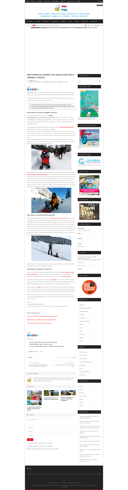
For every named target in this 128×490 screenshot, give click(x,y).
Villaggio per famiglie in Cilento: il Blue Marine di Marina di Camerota (90, 437)
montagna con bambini (33, 351)
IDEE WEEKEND (37, 81)
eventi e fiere (55, 1)
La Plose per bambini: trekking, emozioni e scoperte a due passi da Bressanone (47, 346)
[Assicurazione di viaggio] (89, 161)
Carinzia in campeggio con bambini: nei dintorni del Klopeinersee (67, 399)
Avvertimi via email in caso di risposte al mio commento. (40, 443)
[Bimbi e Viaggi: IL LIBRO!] (89, 103)
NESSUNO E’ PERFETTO (84, 371)
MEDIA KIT (96, 485)
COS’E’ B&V (78, 1)
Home (27, 1)
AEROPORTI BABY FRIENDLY (85, 308)
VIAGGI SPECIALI (55, 21)
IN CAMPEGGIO (82, 318)
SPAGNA (81, 406)
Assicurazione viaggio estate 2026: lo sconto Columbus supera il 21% (89, 422)
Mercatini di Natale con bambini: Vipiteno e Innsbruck (41, 344)
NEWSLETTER (35, 485)
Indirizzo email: (81, 228)
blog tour (47, 1)
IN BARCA (81, 324)
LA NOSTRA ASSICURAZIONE (74, 485)
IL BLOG (81, 368)
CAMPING (77, 21)
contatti (33, 1)
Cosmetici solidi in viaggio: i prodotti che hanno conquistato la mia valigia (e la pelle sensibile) (90, 427)
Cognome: (80, 238)
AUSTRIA (81, 402)
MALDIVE (81, 389)
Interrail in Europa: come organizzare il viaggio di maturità (90, 450)
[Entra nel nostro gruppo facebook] (89, 137)
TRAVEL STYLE (85, 21)
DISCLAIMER (65, 486)
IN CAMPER (81, 314)
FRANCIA (81, 399)
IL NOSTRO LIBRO (48, 485)
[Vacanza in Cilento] (89, 185)
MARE (80, 331)
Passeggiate (47, 81)
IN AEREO (63, 21)
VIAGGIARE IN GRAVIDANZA (85, 362)
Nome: (79, 233)
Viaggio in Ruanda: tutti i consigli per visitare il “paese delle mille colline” (89, 455)
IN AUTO (81, 327)
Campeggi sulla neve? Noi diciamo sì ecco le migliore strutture (45, 448)
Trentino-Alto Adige (62, 81)
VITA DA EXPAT (82, 365)
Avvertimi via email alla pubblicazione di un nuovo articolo (40, 446)
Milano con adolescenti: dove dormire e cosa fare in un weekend (89, 445)
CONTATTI (41, 485)
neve (41, 351)
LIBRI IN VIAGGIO (83, 352)
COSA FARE (38, 21)
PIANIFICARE (46, 21)
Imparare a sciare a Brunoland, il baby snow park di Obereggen (43, 342)
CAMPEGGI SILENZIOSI (84, 321)
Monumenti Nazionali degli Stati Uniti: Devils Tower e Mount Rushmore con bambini (38, 365)
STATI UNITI (81, 392)
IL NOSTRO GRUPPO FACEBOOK (60, 485)
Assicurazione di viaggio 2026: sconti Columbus (90, 441)
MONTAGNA (82, 334)
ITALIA (42, 81)
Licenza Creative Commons (61, 306)
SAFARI (80, 340)
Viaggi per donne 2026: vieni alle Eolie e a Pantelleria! (47, 25)
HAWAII (80, 386)
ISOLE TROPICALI (83, 396)
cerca (98, 1)
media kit (62, 1)
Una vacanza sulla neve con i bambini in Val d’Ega (64, 365)
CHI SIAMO (90, 485)
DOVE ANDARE (29, 21)
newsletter (94, 21)
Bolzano (30, 81)
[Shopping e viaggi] (89, 211)
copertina (34, 306)
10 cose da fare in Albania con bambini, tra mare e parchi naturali (34, 408)
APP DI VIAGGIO (82, 375)
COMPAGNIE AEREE (83, 311)
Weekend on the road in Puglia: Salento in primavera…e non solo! (89, 460)
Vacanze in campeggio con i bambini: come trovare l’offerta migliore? (89, 417)
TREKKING (81, 337)
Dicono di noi (70, 1)
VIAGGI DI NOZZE (83, 355)
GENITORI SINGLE (83, 358)
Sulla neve (54, 81)
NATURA (70, 21)
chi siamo (39, 1)
